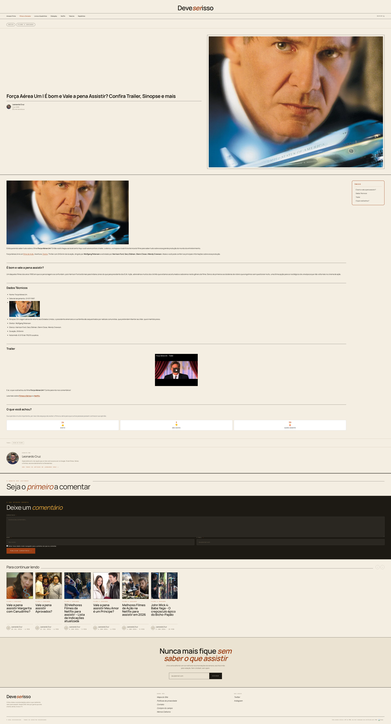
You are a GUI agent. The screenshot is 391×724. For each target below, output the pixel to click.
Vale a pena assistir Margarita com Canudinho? (19, 608)
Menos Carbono (164, 712)
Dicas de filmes (18, 442)
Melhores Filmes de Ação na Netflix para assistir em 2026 (134, 610)
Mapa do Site (162, 697)
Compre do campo (165, 708)
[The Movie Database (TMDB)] (381, 720)
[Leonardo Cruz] (9, 107)
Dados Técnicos (361, 193)
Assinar (215, 676)
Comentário (12, 515)
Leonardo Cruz (18, 104)
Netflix (63, 16)
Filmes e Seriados (25, 16)
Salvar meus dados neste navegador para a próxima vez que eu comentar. (32, 546)
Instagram (238, 701)
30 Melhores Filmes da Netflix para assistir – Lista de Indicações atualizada (74, 613)
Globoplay (54, 16)
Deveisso (195, 8)
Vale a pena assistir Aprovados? (43, 608)
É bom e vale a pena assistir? (366, 190)
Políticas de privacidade (167, 701)
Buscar (380, 16)
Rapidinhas (81, 16)
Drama (45, 254)
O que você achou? (362, 201)
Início (11, 24)
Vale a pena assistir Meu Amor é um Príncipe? (106, 608)
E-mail (200, 537)
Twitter (237, 697)
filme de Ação (28, 254)
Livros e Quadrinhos (40, 16)
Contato (160, 704)
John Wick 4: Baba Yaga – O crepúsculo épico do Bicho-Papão (163, 610)
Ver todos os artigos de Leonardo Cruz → (40, 467)
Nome (9, 537)
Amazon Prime (11, 16)
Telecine (71, 16)
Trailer (358, 197)
